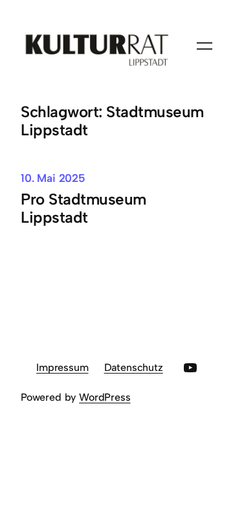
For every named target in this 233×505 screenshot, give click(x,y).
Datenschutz (133, 367)
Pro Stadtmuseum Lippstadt (83, 208)
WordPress (104, 397)
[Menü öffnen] (204, 46)
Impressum (62, 367)
